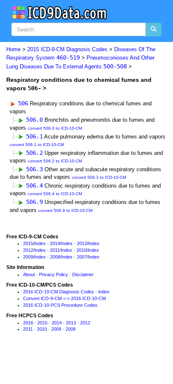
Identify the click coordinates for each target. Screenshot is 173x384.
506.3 (34, 169)
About (29, 274)
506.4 (34, 185)
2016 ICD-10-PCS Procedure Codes (60, 305)
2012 (28, 250)
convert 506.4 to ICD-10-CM (55, 193)
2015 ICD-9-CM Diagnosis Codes (67, 49)
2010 (81, 250)
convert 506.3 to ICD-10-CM (99, 177)
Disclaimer (83, 274)
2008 (55, 256)
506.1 (34, 136)
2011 (55, 250)
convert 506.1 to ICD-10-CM (37, 144)
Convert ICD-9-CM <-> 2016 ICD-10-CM (64, 298)
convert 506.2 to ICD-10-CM (55, 161)
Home (13, 49)
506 (23, 103)
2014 (55, 243)
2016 (28, 322)
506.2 (34, 152)
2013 (82, 243)
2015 (28, 243)
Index (40, 243)
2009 (28, 256)
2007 (82, 256)
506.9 (34, 202)
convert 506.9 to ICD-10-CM (65, 210)
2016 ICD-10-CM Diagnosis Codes (58, 291)
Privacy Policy (53, 274)
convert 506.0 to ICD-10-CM (55, 128)
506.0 (34, 119)
